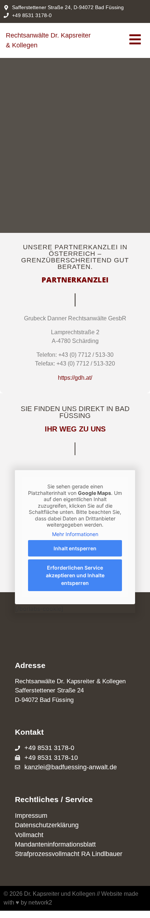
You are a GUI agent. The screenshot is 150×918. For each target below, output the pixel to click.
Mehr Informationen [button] (75, 534)
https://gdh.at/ (75, 378)
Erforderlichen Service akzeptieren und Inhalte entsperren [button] (75, 575)
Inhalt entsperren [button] (75, 548)
